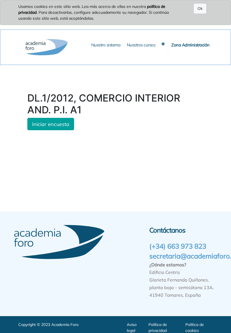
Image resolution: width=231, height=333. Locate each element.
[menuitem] (106, 45)
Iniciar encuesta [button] (50, 124)
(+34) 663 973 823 (177, 246)
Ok (200, 8)
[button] (163, 44)
